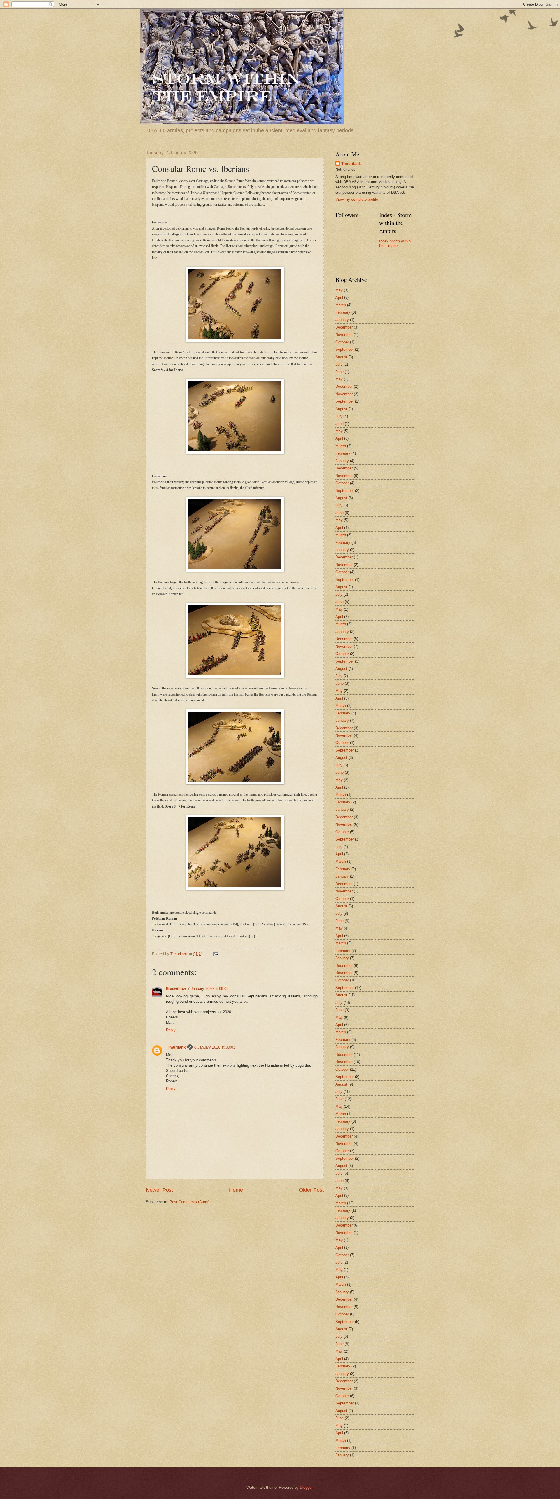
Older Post (311, 1190)
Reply (171, 1030)
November (344, 334)
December (344, 327)
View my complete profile (356, 199)
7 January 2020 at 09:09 (208, 988)
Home (236, 1190)
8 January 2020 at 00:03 (214, 1047)
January (342, 319)
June (339, 372)
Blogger (306, 1487)
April (339, 297)
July (338, 364)
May (339, 290)
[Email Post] (215, 954)
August (341, 357)
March (340, 305)
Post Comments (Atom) (189, 1202)
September (344, 349)
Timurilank (176, 1047)
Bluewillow (176, 988)
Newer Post (159, 1190)
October (342, 342)
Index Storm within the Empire (395, 243)
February (342, 312)
